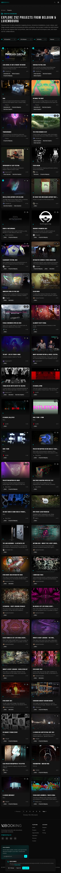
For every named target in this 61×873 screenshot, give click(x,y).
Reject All (19, 868)
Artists (33, 827)
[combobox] (9, 39)
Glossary (34, 838)
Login (43, 830)
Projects (34, 830)
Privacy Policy (17, 864)
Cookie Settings (56, 867)
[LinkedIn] (11, 838)
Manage (12, 868)
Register (44, 827)
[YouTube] (15, 838)
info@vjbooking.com (6, 835)
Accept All (25, 868)
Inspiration (34, 835)
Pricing (44, 832)
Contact (34, 840)
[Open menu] (58, 2)
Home (4, 10)
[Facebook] (2, 838)
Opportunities (35, 832)
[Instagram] (6, 838)
